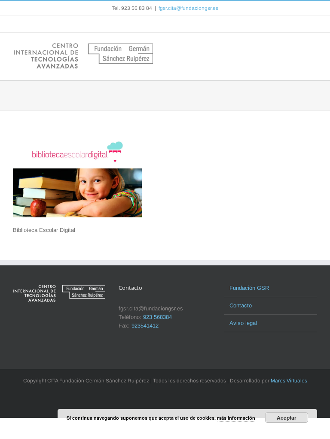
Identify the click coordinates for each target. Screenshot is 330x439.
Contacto (240, 305)
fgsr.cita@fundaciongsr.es (188, 8)
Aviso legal (243, 323)
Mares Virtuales (289, 381)
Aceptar (286, 417)
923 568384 (157, 317)
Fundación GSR (249, 288)
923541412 (145, 325)
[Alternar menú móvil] (313, 45)
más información (236, 418)
